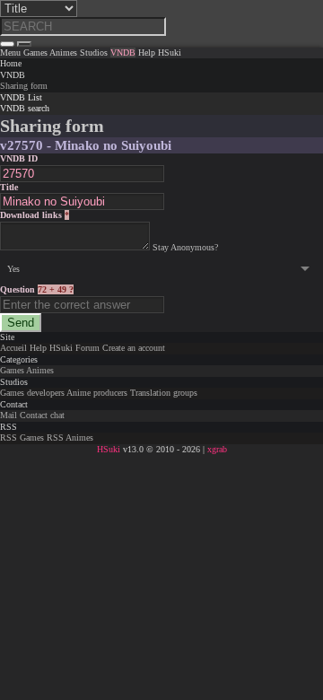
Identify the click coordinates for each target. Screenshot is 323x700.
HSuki (61, 348)
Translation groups (163, 393)
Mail (8, 415)
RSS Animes (70, 437)
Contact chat (42, 415)
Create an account (133, 348)
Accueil (13, 348)
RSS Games (22, 437)
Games (12, 370)
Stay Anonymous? (185, 247)
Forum (87, 348)
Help (38, 348)
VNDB (12, 75)
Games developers (32, 393)
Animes (40, 370)
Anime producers (96, 393)
